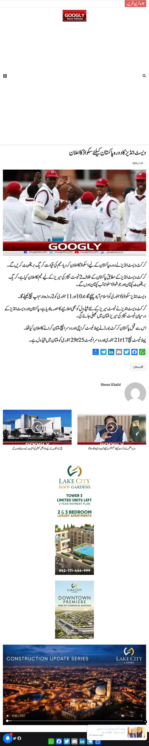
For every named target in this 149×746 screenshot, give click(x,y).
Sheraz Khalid (111, 384)
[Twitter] (14, 738)
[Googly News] (74, 16)
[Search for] (144, 77)
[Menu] (5, 77)
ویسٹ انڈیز (137, 367)
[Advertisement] (74, 81)
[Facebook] (19, 738)
